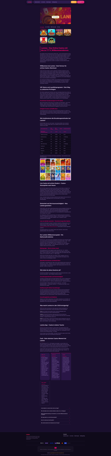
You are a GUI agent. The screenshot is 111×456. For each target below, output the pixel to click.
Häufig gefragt (82, 435)
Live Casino (71, 435)
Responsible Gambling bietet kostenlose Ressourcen (48, 226)
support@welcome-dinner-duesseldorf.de (57, 452)
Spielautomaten (66, 435)
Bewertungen (76, 435)
